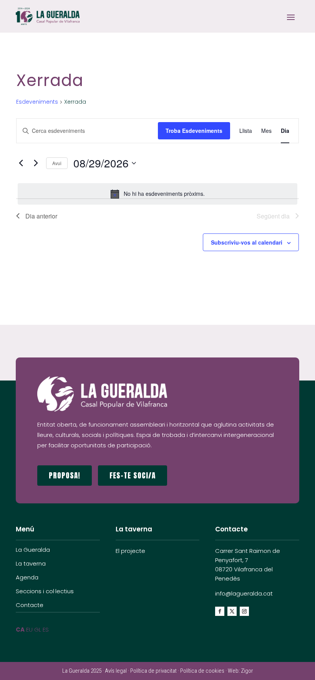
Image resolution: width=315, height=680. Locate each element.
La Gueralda (33, 550)
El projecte (130, 551)
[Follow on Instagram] (244, 611)
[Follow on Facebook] (219, 611)
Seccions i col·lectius (45, 591)
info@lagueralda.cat (244, 593)
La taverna (31, 563)
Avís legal (116, 670)
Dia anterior (41, 216)
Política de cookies (202, 670)
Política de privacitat (153, 670)
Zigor (247, 670)
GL (37, 629)
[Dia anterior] (20, 163)
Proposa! (64, 475)
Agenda (27, 577)
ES (46, 629)
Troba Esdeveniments (194, 130)
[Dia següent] (35, 163)
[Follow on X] (232, 611)
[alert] (157, 194)
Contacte (29, 605)
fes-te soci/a (132, 475)
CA (20, 629)
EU (29, 629)
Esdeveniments (37, 102)
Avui (56, 163)
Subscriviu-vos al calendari (246, 242)
